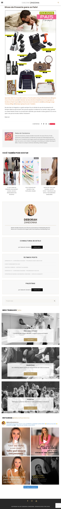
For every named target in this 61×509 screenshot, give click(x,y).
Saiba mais (37, 247)
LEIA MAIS (31, 339)
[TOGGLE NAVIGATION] (2, 2)
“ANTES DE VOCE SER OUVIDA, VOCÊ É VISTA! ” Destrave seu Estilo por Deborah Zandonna (49, 191)
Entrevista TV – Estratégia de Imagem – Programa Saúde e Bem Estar (23, 260)
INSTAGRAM (15, 418)
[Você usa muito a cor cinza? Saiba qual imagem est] (16, 442)
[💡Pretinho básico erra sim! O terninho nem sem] (45, 470)
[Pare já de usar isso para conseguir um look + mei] (16, 470)
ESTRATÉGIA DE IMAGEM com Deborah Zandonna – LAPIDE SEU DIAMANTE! (24, 274)
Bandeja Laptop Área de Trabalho (25, 104)
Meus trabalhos (11, 310)
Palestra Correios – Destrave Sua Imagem (16, 267)
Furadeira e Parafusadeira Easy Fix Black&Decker (36, 98)
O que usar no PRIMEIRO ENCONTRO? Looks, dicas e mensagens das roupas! (11, 191)
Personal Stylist (30, 331)
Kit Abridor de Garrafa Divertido (29, 100)
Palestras (30, 365)
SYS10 (48, 506)
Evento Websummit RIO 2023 (12, 264)
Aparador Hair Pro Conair (12, 98)
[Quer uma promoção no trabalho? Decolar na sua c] (45, 442)
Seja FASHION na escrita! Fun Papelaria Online (30, 189)
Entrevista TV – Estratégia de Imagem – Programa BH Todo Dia (22, 270)
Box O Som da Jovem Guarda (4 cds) (31, 102)
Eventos (30, 399)
